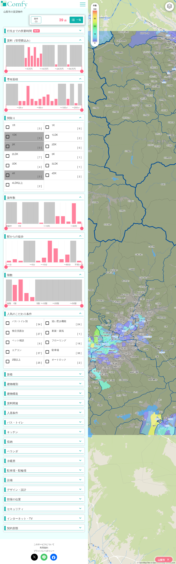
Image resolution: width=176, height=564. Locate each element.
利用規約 (44, 547)
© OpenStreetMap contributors (163, 562)
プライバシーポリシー (44, 550)
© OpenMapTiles (143, 562)
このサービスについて (44, 544)
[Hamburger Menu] (82, 4)
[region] (132, 282)
